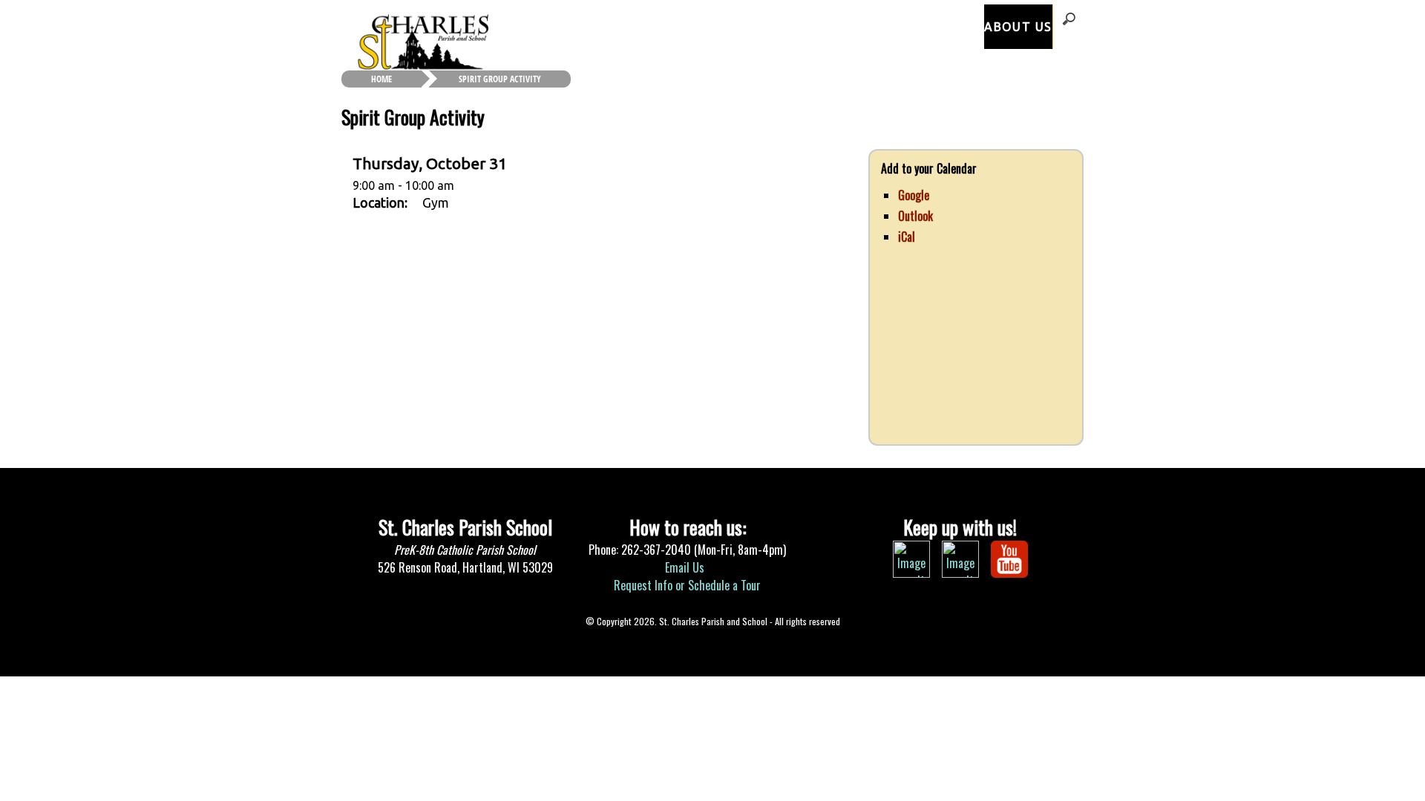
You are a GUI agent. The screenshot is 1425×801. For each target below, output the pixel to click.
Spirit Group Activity (500, 79)
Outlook (915, 216)
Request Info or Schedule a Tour (687, 585)
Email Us (686, 567)
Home (381, 79)
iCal (906, 236)
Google (913, 195)
